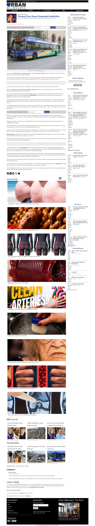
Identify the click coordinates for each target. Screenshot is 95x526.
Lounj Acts (74, 272)
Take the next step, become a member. (41, 511)
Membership (80, 10)
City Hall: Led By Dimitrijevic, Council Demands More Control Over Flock (80, 28)
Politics (31, 10)
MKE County (15, 466)
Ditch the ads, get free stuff (39, 513)
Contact (9, 508)
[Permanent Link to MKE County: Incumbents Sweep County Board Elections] (17, 438)
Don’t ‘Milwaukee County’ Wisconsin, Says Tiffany (79, 166)
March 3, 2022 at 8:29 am (14, 473)
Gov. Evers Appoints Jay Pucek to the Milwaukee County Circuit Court (80, 208)
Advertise (10, 506)
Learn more (41, 487)
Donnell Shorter (10, 134)
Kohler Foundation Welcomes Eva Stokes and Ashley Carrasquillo (80, 238)
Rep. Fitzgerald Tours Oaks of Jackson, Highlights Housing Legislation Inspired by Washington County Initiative (80, 115)
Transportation (21, 466)
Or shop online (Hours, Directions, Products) (68, 519)
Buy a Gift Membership (73, 89)
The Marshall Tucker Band (78, 284)
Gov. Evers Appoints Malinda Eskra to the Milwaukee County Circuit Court (80, 222)
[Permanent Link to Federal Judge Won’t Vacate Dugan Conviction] (36, 438)
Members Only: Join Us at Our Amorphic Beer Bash (80, 40)
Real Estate (15, 10)
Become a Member (77, 78)
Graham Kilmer (11, 24)
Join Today (77, 85)
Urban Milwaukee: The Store (71, 500)
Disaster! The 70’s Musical (78, 277)
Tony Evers (58, 163)
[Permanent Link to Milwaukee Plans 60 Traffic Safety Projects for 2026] (17, 462)
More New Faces (72, 245)
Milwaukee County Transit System (21, 73)
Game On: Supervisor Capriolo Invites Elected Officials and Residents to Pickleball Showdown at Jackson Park (80, 132)
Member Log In (33, 1)
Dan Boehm (33, 95)
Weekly (27, 466)
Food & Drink (47, 10)
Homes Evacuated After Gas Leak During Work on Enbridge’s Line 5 (79, 67)
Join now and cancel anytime (14, 490)
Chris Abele (24, 147)
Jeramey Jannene (16, 463)
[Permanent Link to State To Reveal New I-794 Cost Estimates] (36, 462)
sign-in (22, 493)
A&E (63, 10)
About (9, 504)
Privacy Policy (11, 510)
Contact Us (28, 496)
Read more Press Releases (74, 150)
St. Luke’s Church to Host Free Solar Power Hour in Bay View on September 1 (80, 97)
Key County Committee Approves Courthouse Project (80, 17)
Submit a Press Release (13, 513)
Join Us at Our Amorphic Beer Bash (14, 1)
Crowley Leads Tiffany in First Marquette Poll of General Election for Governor (80, 51)
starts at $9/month (33, 487)
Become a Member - (26, 1)
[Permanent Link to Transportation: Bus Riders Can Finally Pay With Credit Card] (56, 462)
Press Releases (78, 93)
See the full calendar (72, 289)
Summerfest (9, 95)
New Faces (78, 204)
